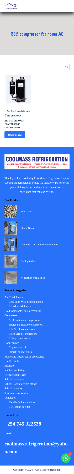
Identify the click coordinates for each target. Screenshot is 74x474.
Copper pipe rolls (18, 347)
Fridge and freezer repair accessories (24, 356)
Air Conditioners (13, 297)
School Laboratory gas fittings (20, 383)
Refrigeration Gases (15, 374)
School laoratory (13, 388)
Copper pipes (11, 342)
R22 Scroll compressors (22, 329)
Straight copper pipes (20, 351)
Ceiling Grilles (28, 261)
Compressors (12, 128)
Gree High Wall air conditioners (26, 301)
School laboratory (14, 379)
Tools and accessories (16, 393)
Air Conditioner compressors (24, 320)
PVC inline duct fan (19, 406)
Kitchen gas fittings (14, 370)
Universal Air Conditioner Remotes (40, 244)
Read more (15, 135)
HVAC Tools (11, 361)
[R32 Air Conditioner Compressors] (19, 89)
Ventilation (10, 397)
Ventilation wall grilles (33, 277)
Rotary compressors (19, 338)
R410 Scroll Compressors (23, 333)
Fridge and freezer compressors (26, 324)
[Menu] (68, 6)
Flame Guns (27, 228)
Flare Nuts (26, 211)
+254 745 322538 (23, 424)
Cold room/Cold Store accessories (22, 310)
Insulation (9, 365)
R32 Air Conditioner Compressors (17, 113)
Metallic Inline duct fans (22, 402)
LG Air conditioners (20, 306)
